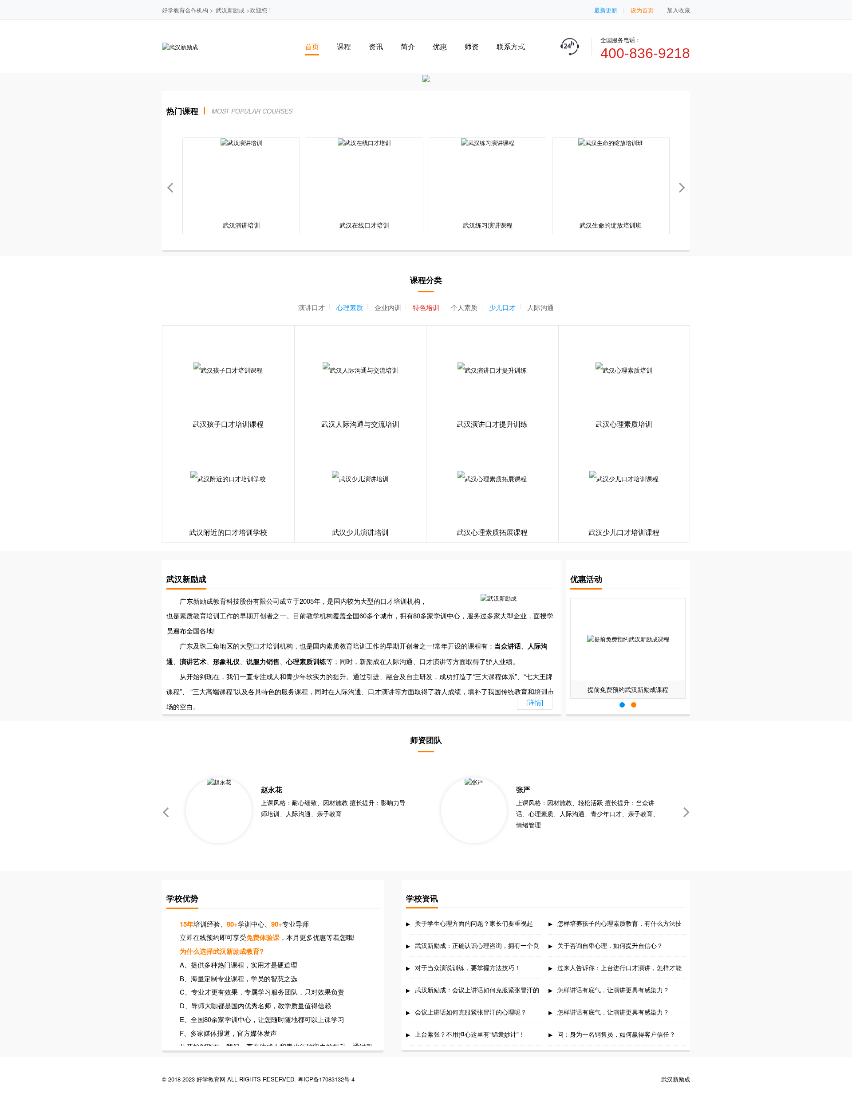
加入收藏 (678, 10)
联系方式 (511, 46)
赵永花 (271, 789)
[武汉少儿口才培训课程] (624, 478)
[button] (682, 185)
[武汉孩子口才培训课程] (228, 370)
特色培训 (426, 307)
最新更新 (605, 10)
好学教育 (173, 10)
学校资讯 (422, 898)
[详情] (534, 702)
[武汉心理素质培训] (624, 370)
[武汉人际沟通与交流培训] (360, 370)
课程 (344, 46)
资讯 (376, 46)
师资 (472, 46)
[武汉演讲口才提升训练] (492, 370)
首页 (312, 46)
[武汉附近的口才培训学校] (228, 478)
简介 (408, 46)
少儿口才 (502, 307)
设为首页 (642, 10)
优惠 (440, 46)
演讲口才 (311, 307)
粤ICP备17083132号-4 (326, 1079)
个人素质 (464, 307)
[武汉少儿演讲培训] (360, 478)
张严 (523, 789)
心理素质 (349, 307)
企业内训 (388, 307)
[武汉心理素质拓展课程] (492, 478)
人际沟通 (540, 307)
